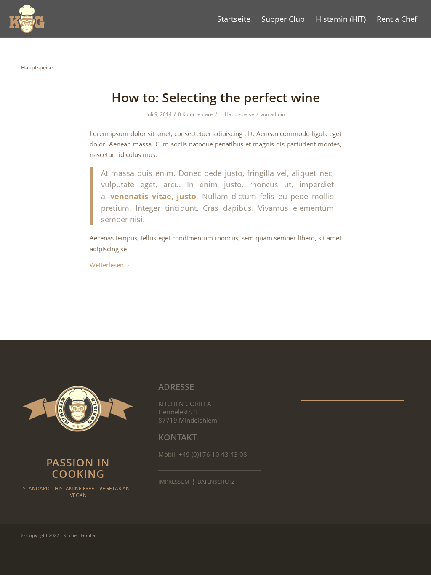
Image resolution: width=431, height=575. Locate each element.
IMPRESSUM (173, 481)
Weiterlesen (107, 265)
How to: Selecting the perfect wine (216, 97)
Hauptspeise (239, 114)
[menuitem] (234, 18)
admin (277, 114)
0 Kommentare (195, 114)
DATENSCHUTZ (215, 481)
